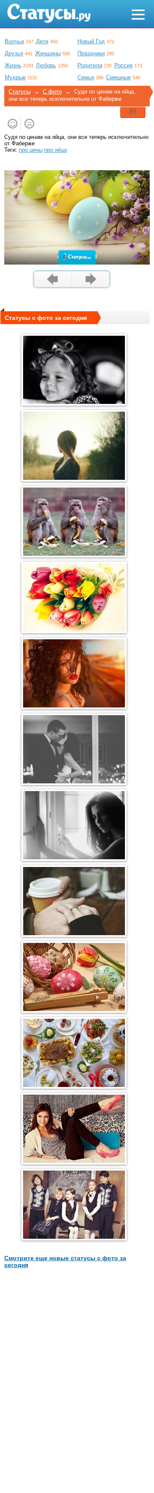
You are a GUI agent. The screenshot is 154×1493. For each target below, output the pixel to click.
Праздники (91, 53)
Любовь (46, 65)
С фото (52, 91)
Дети (42, 41)
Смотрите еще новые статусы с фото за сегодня (65, 1261)
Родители (89, 65)
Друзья (14, 53)
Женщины (48, 53)
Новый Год (91, 41)
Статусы (19, 91)
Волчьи (14, 41)
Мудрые (15, 77)
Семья (85, 77)
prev (52, 279)
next (90, 279)
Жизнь (13, 65)
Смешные (118, 77)
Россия (123, 65)
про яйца (55, 150)
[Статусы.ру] (49, 13)
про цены (30, 150)
